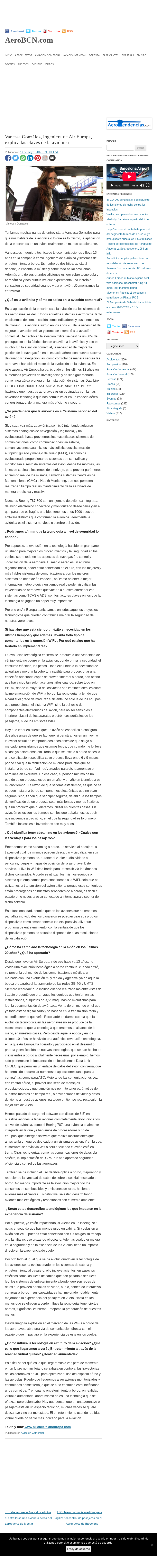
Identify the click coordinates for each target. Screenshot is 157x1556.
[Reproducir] (112, 185)
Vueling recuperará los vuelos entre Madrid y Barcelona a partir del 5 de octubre (128, 219)
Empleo (141, 55)
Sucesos (23, 64)
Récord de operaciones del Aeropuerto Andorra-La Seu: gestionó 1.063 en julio (129, 248)
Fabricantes (111, 55)
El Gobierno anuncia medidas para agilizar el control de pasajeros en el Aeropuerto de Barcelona (78, 1518)
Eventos (36, 64)
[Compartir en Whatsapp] (23, 160)
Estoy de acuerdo (78, 1548)
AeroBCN (29, 40)
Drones (10, 64)
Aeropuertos (23, 55)
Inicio (8, 55)
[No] (152, 1545)
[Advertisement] (79, 14)
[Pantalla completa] (148, 185)
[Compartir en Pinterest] (38, 160)
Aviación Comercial (48, 55)
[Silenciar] (142, 185)
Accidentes (113, 359)
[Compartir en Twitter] (16, 160)
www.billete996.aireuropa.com (47, 1427)
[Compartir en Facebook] (8, 160)
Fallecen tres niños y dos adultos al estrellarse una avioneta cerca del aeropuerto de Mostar (28, 1518)
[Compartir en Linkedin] (30, 160)
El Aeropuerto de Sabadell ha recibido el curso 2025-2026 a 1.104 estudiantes (129, 307)
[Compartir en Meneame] (45, 160)
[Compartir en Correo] (52, 160)
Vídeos (49, 64)
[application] (129, 176)
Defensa (94, 55)
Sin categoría (114, 408)
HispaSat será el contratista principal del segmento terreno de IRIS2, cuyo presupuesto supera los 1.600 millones (129, 234)
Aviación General (74, 55)
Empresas (127, 55)
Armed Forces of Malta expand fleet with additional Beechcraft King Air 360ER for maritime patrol (128, 282)
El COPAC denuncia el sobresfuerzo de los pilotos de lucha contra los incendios (128, 204)
